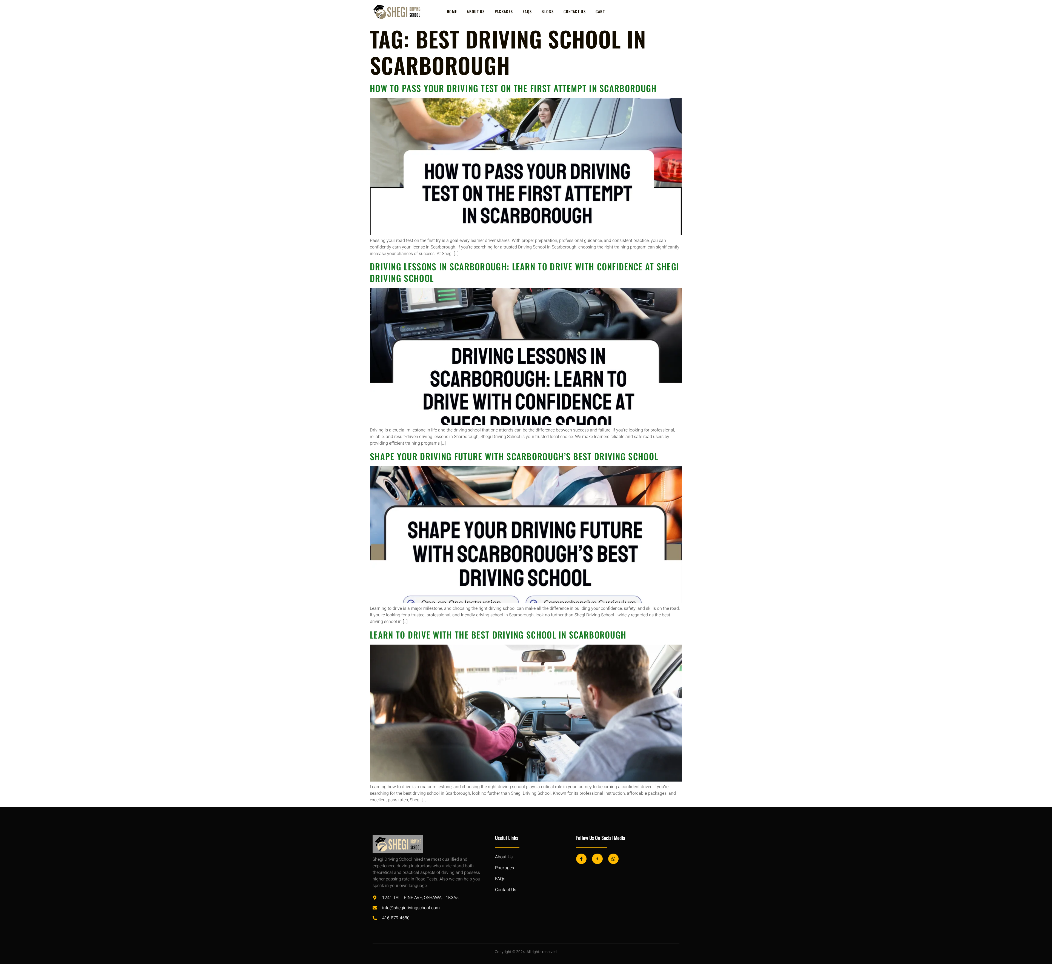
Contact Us (575, 11)
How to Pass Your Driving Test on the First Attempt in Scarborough (513, 88)
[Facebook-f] (581, 859)
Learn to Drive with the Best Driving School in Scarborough (498, 634)
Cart (600, 11)
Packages (504, 11)
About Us (476, 11)
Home (452, 11)
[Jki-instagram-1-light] (597, 859)
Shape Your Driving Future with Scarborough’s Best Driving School (514, 456)
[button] (1038, 949)
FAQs (527, 11)
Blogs (548, 11)
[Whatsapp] (613, 859)
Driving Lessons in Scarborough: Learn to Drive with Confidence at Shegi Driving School (524, 272)
